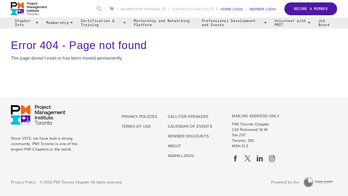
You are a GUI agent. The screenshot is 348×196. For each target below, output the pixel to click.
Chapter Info (23, 23)
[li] (259, 158)
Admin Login (231, 9)
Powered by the (285, 182)
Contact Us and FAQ (190, 9)
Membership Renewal (141, 9)
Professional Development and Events (229, 23)
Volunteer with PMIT (290, 23)
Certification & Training (97, 23)
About (174, 146)
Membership (57, 23)
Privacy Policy (23, 182)
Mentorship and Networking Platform (162, 23)
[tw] (247, 158)
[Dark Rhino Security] (318, 182)
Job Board (324, 23)
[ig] (272, 158)
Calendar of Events (190, 126)
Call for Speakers (188, 116)
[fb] (235, 158)
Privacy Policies (139, 116)
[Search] (98, 9)
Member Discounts (188, 136)
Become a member (311, 9)
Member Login (263, 9)
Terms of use (136, 126)
